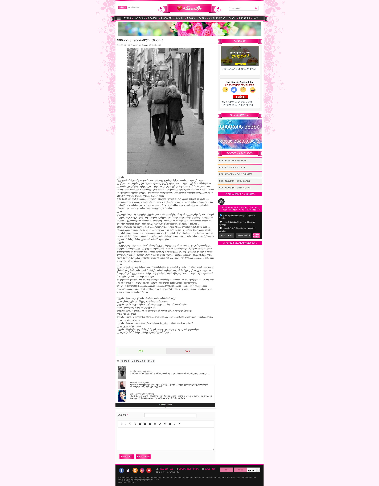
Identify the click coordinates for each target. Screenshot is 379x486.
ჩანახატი (166, 18)
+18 (119, 477)
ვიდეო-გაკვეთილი (189, 469)
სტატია (191, 18)
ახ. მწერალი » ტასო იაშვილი (236, 174)
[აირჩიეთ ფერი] (160, 424)
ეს (158, 477)
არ (123, 477)
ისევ (174, 477)
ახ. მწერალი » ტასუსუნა (233, 161)
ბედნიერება (129, 477)
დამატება (126, 456)
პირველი (220, 477)
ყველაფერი (131, 480)
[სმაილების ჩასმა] (155, 424)
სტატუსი (153, 18)
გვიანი (125, 361)
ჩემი (145, 480)
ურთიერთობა (217, 18)
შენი (141, 480)
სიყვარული (138, 361)
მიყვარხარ (204, 477)
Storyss (145, 45)
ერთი (154, 477)
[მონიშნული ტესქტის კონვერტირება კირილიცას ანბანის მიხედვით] (174, 424)
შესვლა (122, 7)
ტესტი (232, 18)
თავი (151, 361)
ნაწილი (212, 477)
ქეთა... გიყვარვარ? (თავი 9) (142, 394)
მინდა (197, 477)
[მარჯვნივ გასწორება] (149, 424)
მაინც (178, 477)
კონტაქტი (210, 469)
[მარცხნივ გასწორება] (140, 424)
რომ (228, 477)
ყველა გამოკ (256, 236)
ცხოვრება (151, 480)
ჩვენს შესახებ (166, 469)
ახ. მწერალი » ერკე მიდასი (235, 181)
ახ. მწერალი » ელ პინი (232, 167)
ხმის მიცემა (227, 236)
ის (171, 477)
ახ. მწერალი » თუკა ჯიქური (235, 188)
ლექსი (127, 18)
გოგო (136, 477)
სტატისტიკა (243, 236)
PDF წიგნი (244, 18)
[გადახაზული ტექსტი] (135, 424)
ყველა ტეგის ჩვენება (126, 482)
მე (182, 477)
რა (225, 477)
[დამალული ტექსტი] (165, 424)
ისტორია (139, 18)
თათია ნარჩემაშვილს (139, 383)
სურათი (179, 18)
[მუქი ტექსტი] (121, 424)
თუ (168, 477)
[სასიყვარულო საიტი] (189, 13)
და (140, 477)
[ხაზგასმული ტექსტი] (130, 424)
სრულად (122, 480)
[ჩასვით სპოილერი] (179, 424)
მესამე (191, 477)
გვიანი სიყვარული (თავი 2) (141, 371)
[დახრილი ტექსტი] (126, 424)
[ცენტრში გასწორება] (145, 424)
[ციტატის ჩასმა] (169, 424)
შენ (137, 480)
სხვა (255, 18)
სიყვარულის (250, 477)
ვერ (160, 477)
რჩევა (202, 18)
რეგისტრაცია (133, 7)
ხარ (157, 480)
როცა (233, 477)
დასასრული (147, 477)
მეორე (186, 477)
